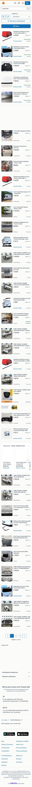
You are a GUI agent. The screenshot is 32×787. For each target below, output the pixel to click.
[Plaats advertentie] (27, 3)
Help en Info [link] (19, 744)
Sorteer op (15, 13)
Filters (17, 26)
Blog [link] (2, 741)
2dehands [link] (4, 762)
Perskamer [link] (4, 759)
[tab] (3, 17)
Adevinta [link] (18, 759)
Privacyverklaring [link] (21, 748)
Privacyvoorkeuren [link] (21, 751)
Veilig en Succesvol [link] (7, 744)
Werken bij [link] (19, 755)
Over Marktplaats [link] (6, 755)
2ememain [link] (19, 762)
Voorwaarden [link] (5, 748)
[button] (19, 3)
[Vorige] (7, 636)
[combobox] (14, 8)
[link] (3, 3)
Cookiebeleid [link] (5, 751)
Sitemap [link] (3, 765)
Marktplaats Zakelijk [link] (22, 741)
